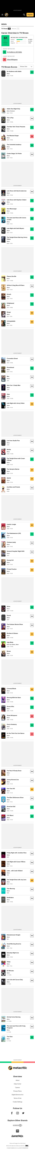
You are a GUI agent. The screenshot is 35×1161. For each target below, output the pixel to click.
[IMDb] (27, 1146)
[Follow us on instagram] (17, 1114)
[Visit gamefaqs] (17, 1137)
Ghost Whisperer (12, 59)
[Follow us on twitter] (23, 1114)
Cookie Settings (17, 1102)
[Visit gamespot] (17, 1126)
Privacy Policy (17, 1091)
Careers (17, 1087)
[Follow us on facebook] (11, 1114)
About (17, 1080)
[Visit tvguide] (17, 1132)
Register (30, 15)
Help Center (17, 1084)
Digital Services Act (17, 1095)
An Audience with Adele (14, 52)
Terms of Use (17, 1098)
